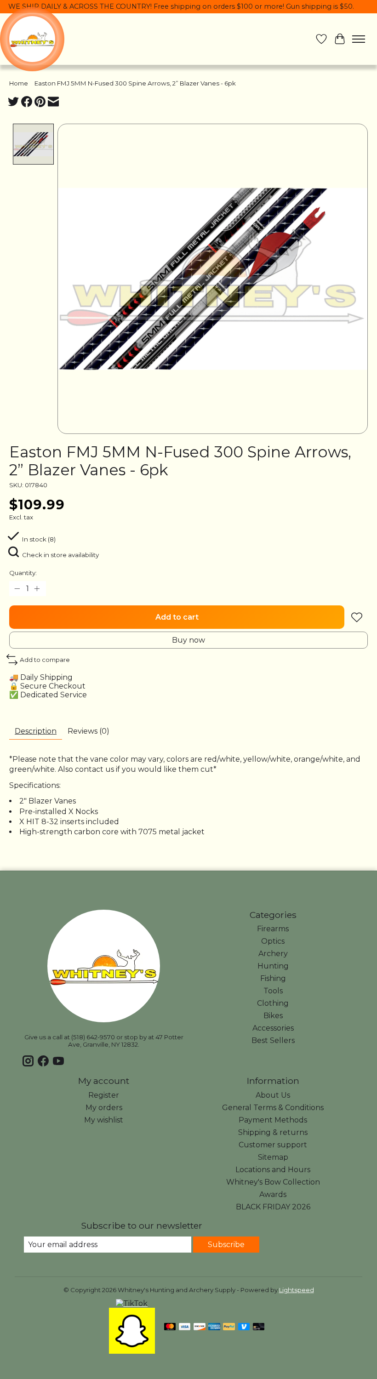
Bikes (273, 1015)
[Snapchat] (132, 1351)
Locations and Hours (272, 1169)
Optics (273, 941)
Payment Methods (273, 1120)
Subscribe (226, 1244)
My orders (104, 1107)
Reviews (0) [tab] (88, 731)
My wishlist (103, 1120)
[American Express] (214, 1327)
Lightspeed (296, 1290)
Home (18, 83)
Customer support (273, 1144)
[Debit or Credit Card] (259, 1327)
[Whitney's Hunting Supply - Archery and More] (32, 39)
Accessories (273, 1028)
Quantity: (23, 572)
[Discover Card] (200, 1327)
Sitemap (273, 1157)
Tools (273, 990)
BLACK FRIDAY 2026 (273, 1206)
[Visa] (185, 1327)
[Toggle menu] (358, 39)
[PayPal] (229, 1327)
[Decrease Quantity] (18, 589)
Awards (272, 1194)
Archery (273, 953)
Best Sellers (273, 1040)
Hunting (273, 966)
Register (103, 1095)
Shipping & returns (273, 1132)
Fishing (273, 978)
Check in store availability (60, 554)
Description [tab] (36, 731)
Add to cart (177, 617)
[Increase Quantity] (37, 589)
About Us (273, 1095)
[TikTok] (132, 1303)
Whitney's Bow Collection (273, 1182)
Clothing (273, 1003)
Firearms (273, 928)
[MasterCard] (170, 1327)
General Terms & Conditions (273, 1107)
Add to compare (45, 659)
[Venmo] (244, 1327)
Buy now (188, 640)
